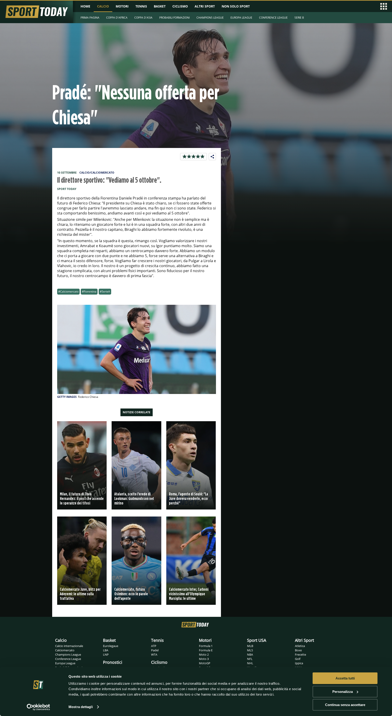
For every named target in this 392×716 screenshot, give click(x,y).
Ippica (299, 663)
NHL (250, 663)
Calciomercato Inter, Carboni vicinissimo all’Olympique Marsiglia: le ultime (188, 593)
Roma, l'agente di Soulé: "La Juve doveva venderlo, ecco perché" (188, 498)
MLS (250, 650)
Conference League (68, 659)
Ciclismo (159, 662)
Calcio (61, 640)
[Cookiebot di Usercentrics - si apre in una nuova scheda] (38, 707)
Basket (109, 640)
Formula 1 (206, 646)
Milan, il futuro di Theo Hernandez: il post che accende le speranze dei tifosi (82, 498)
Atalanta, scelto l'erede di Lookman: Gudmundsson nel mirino (134, 498)
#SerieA (105, 291)
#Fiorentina (89, 291)
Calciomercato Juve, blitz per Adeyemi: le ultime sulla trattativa (80, 593)
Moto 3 (204, 659)
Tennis (157, 640)
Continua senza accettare (345, 705)
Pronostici (112, 662)
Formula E (206, 650)
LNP (106, 654)
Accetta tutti (345, 678)
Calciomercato (64, 650)
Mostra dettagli (81, 707)
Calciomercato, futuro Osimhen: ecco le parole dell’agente (131, 593)
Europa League (65, 663)
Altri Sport (304, 640)
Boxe (298, 650)
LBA (105, 650)
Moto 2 (204, 654)
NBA (250, 654)
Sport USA (256, 640)
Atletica (300, 646)
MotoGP (204, 663)
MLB (250, 646)
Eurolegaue (110, 646)
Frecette (300, 654)
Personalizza (342, 692)
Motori (205, 640)
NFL (249, 659)
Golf (297, 659)
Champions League (68, 654)
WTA (154, 654)
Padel (155, 650)
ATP (153, 646)
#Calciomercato (68, 291)
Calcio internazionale (69, 646)
